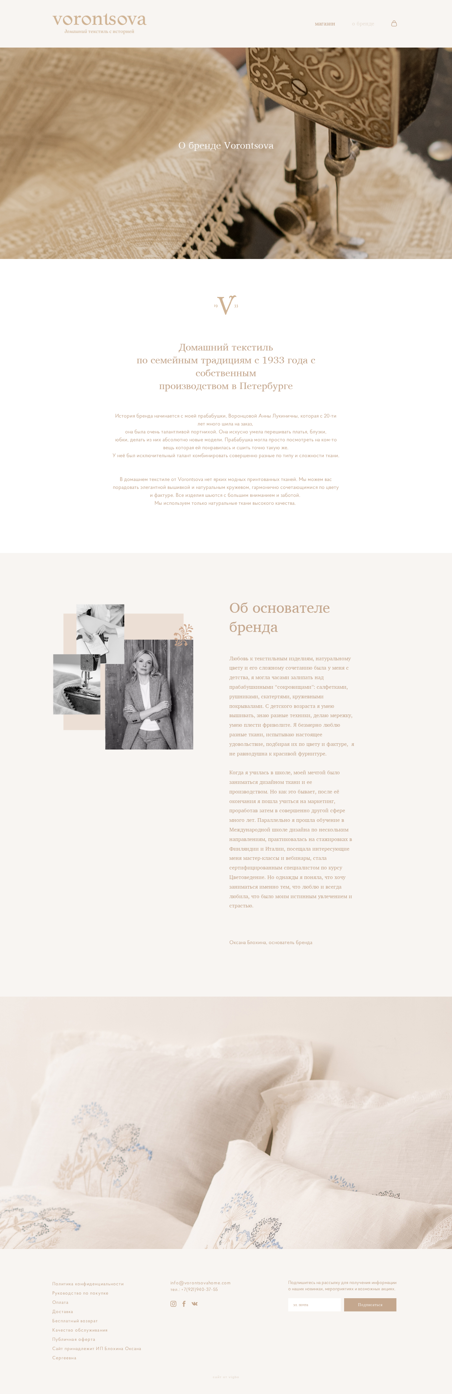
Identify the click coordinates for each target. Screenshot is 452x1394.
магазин (325, 23)
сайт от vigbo (226, 1377)
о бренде (363, 23)
